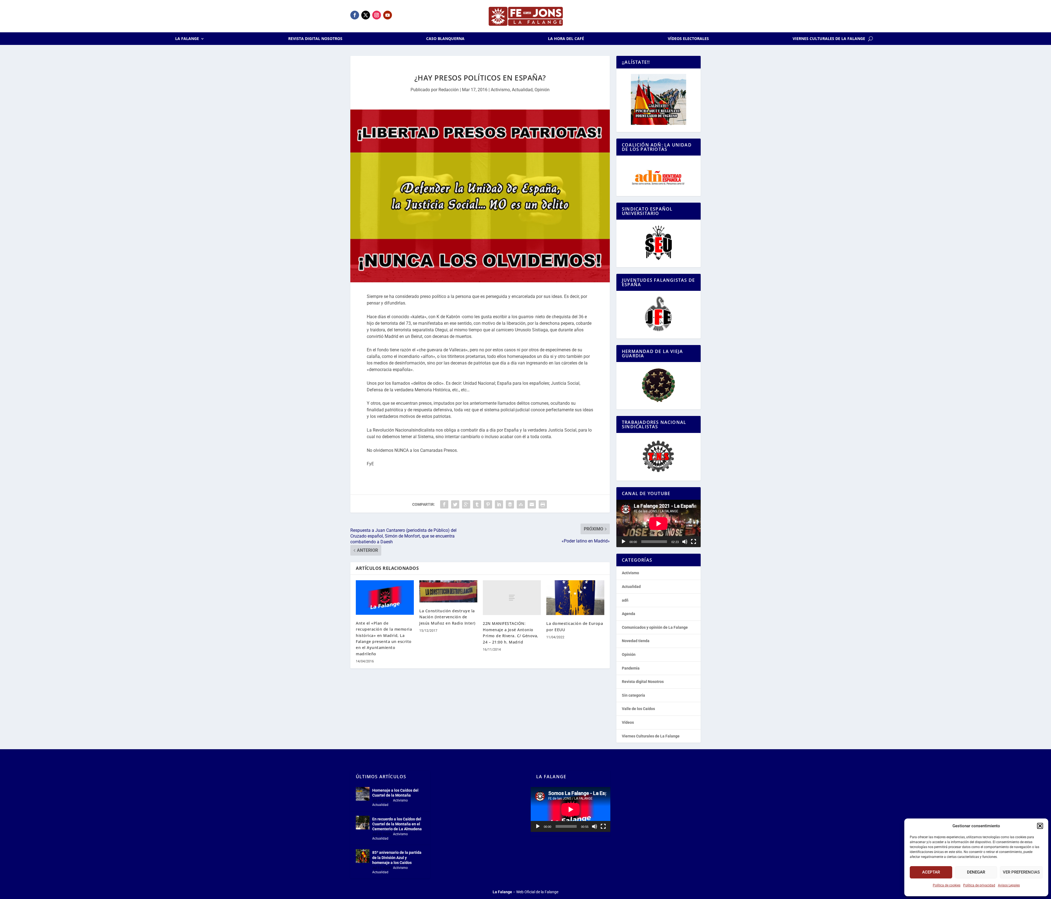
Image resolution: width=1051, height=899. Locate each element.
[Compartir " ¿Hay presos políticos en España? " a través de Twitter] (455, 504)
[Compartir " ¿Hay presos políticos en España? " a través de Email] (531, 504)
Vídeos (628, 722)
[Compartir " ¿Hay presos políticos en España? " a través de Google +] (466, 504)
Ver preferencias (1021, 872)
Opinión (542, 89)
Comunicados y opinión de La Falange (655, 627)
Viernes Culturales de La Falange (829, 39)
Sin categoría (633, 695)
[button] (1040, 826)
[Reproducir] (623, 541)
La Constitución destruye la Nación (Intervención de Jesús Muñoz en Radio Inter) (447, 617)
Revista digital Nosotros (315, 39)
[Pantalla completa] (693, 541)
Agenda (628, 613)
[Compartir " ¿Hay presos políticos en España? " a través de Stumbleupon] (520, 504)
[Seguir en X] (365, 15)
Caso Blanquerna (445, 39)
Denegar (976, 872)
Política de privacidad (979, 885)
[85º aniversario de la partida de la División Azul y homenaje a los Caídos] (362, 856)
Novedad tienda (635, 641)
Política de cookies (946, 885)
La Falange (187, 39)
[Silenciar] (685, 541)
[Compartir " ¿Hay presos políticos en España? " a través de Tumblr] (477, 504)
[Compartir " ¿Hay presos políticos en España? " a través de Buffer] (509, 504)
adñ (625, 600)
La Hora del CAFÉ (566, 39)
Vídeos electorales (688, 39)
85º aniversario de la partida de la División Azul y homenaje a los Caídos (396, 857)
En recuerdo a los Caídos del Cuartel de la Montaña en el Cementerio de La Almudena (397, 824)
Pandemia (631, 668)
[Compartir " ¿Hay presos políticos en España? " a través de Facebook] (444, 504)
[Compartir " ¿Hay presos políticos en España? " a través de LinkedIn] (498, 504)
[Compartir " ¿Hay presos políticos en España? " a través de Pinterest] (488, 504)
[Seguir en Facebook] (354, 15)
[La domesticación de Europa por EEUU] (575, 597)
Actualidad (522, 89)
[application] (658, 523)
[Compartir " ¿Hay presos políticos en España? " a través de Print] (542, 504)
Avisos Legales (1009, 885)
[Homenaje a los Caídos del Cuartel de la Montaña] (362, 794)
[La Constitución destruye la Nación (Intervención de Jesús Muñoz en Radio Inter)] (448, 591)
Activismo (500, 89)
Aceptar (931, 872)
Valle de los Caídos (638, 708)
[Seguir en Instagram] (376, 15)
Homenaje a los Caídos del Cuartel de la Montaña (395, 792)
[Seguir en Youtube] (387, 15)
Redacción (448, 89)
